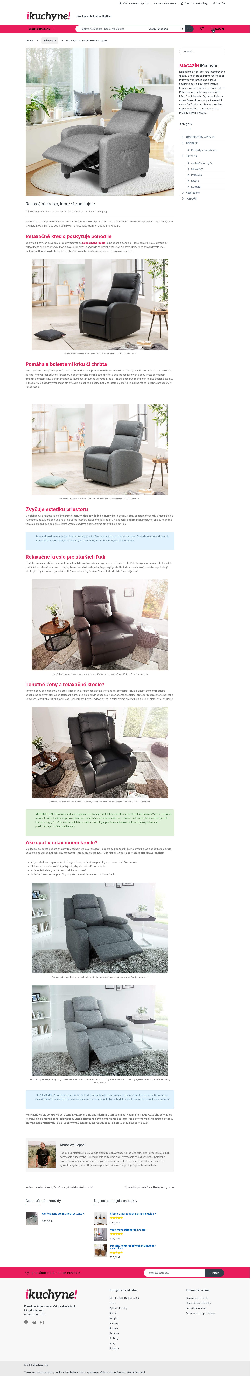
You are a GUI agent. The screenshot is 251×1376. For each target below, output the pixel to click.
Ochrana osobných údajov (200, 1313)
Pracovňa (196, 174)
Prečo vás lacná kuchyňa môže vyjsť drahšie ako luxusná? (59, 1187)
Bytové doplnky (118, 1308)
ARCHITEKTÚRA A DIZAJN (200, 137)
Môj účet (221, 3)
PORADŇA (191, 198)
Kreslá (113, 1313)
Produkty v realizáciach (50, 211)
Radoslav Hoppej (98, 211)
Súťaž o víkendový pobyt (135, 3)
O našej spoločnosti (197, 1298)
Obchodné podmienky (198, 1303)
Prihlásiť (214, 1272)
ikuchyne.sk (40, 1365)
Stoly (112, 1343)
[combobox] (111, 28)
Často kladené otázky (196, 3)
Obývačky (197, 168)
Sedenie (114, 1333)
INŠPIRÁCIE (50, 40)
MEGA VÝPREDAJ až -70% (124, 1298)
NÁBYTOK (191, 156)
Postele (114, 1328)
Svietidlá (196, 186)
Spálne (195, 180)
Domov (29, 40)
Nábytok (114, 1318)
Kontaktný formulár (196, 1308)
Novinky (114, 1323)
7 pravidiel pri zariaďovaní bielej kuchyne (149, 1187)
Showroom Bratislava (165, 3)
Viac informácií (136, 1372)
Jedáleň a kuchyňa (201, 163)
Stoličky (114, 1338)
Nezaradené (193, 192)
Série (112, 1303)
